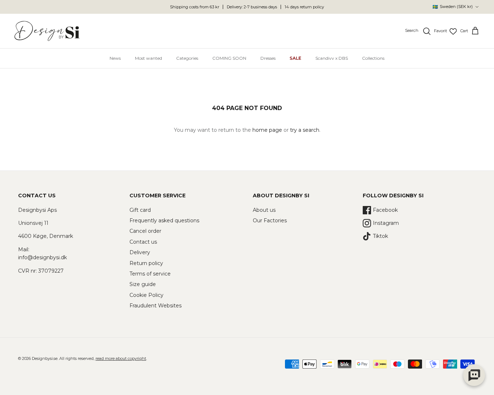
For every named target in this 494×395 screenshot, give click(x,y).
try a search (304, 130)
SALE (295, 58)
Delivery (139, 252)
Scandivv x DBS (331, 58)
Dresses (268, 58)
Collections (373, 58)
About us (264, 210)
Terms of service (150, 273)
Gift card (140, 210)
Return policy (146, 263)
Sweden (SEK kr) (453, 6)
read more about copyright (120, 358)
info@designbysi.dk (42, 257)
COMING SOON (229, 58)
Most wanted (148, 58)
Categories (187, 58)
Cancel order (145, 231)
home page (267, 130)
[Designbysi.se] (47, 31)
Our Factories (270, 220)
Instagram (386, 223)
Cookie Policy (146, 295)
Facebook (385, 210)
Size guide (142, 284)
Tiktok (380, 236)
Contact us (143, 242)
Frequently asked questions (164, 220)
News (115, 58)
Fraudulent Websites (155, 305)
